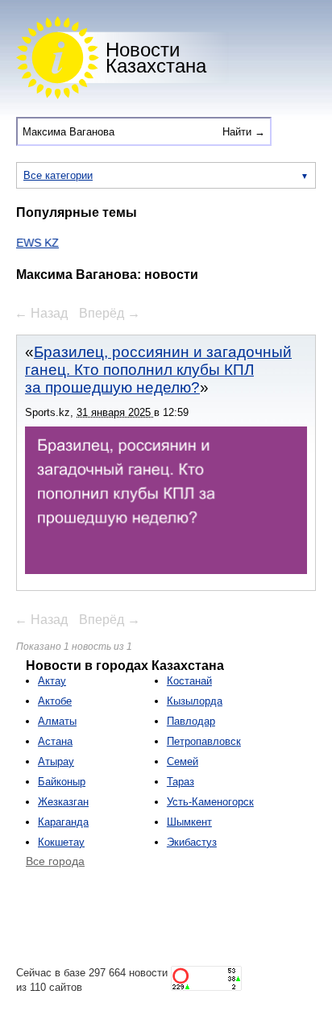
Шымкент (189, 822)
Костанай (189, 681)
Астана (55, 741)
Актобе (55, 701)
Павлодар (191, 721)
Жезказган (63, 802)
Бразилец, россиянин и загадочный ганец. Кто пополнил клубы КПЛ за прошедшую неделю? (158, 369)
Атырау (56, 761)
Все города (55, 861)
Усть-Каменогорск (210, 802)
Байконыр (61, 782)
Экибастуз (192, 842)
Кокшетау (61, 842)
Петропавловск (204, 741)
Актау (52, 681)
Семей (182, 761)
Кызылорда (194, 701)
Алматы (57, 721)
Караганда (63, 822)
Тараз (180, 782)
